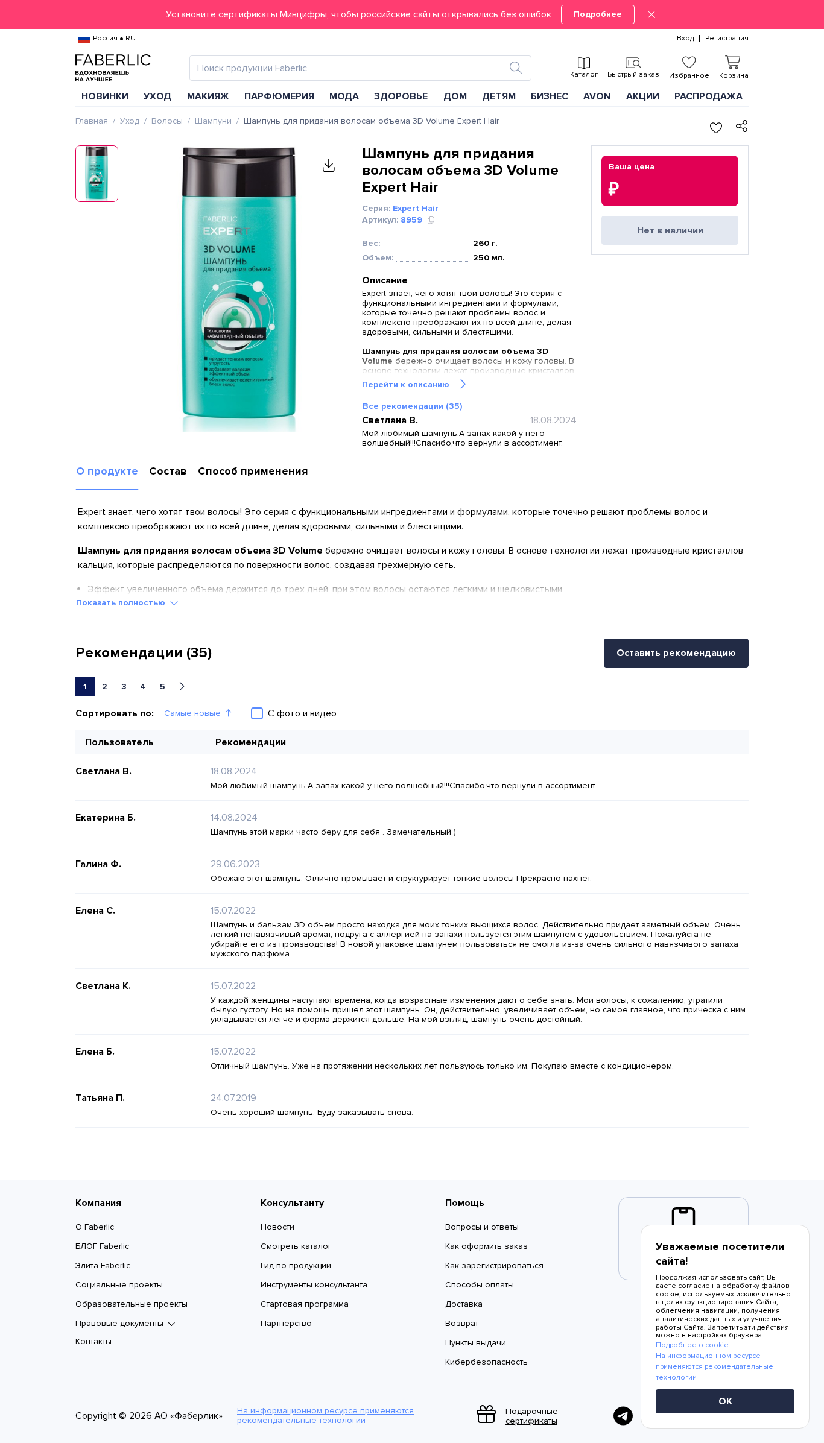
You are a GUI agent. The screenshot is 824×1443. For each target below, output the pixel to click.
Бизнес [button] (549, 96)
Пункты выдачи (475, 1342)
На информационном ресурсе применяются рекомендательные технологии (325, 1416)
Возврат (461, 1323)
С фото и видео (302, 713)
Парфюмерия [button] (279, 96)
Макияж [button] (208, 96)
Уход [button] (157, 96)
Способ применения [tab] (253, 471)
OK (725, 1401)
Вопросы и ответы (482, 1227)
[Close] (651, 14)
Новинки (104, 96)
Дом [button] (455, 96)
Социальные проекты (119, 1285)
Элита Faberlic (102, 1265)
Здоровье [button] (401, 96)
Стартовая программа (305, 1304)
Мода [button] (344, 96)
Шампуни (213, 121)
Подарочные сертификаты (531, 1416)
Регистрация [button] (727, 38)
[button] (412, 14)
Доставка (464, 1304)
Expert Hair (416, 208)
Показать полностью (120, 603)
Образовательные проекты (131, 1304)
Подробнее (598, 14)
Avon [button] (596, 96)
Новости (277, 1227)
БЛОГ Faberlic (102, 1246)
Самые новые (192, 713)
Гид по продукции (296, 1265)
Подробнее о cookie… (695, 1345)
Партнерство (286, 1323)
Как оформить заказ (486, 1246)
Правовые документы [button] (119, 1323)
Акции (642, 96)
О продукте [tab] (107, 471)
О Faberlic (94, 1227)
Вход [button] (685, 38)
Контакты (93, 1341)
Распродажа (708, 96)
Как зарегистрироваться (494, 1265)
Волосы (167, 121)
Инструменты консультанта (314, 1285)
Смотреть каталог (296, 1246)
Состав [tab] (168, 471)
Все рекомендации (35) (412, 406)
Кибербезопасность (486, 1362)
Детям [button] (499, 96)
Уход (129, 121)
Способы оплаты (479, 1285)
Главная (91, 121)
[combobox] (349, 68)
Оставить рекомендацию (676, 653)
